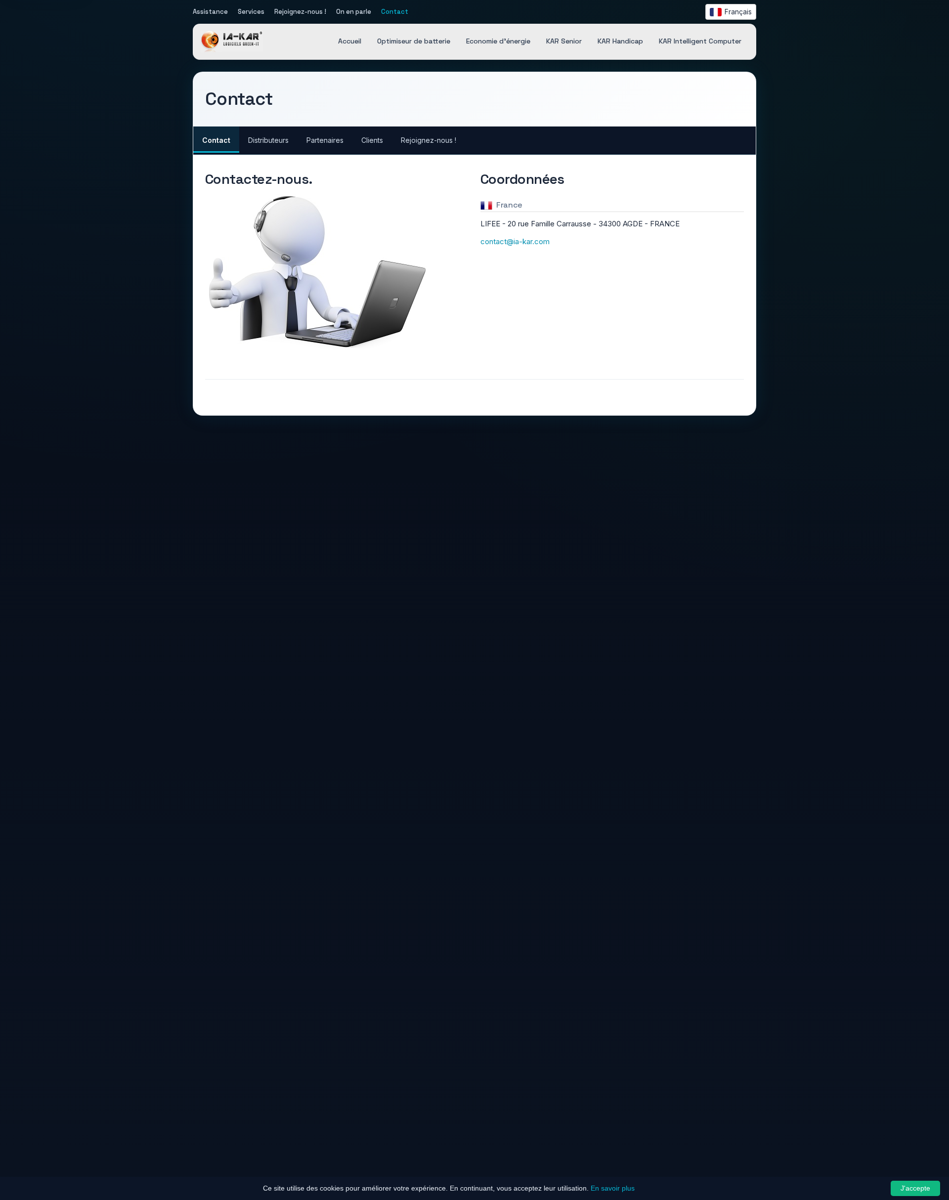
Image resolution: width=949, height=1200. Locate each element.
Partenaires (325, 140)
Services (251, 11)
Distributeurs (268, 140)
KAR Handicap (620, 41)
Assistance (210, 11)
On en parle (353, 11)
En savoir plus (613, 1188)
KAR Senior (564, 41)
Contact (394, 11)
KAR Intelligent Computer (700, 41)
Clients (372, 140)
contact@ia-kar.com (515, 241)
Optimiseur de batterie (413, 41)
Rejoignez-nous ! (300, 11)
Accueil (349, 41)
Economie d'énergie (498, 41)
